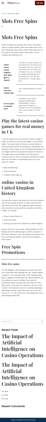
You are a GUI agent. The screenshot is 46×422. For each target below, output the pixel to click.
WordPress (31, 420)
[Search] (42, 321)
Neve (13, 420)
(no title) (5, 391)
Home (4, 13)
